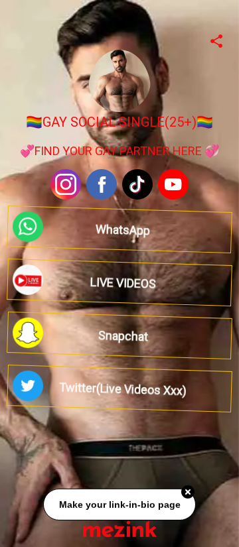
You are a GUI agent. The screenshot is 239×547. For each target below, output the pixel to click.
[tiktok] (137, 184)
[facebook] (101, 184)
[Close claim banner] (188, 492)
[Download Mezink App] (120, 529)
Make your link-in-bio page (119, 505)
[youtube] (173, 184)
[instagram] (65, 184)
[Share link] (216, 39)
